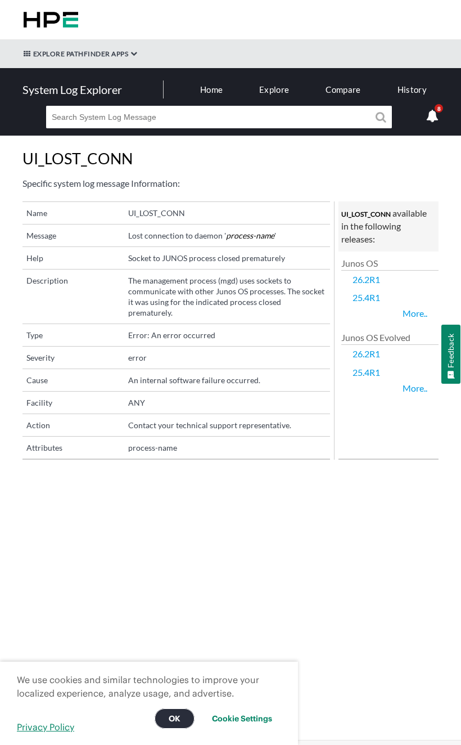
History (412, 89)
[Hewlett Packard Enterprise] (48, 19)
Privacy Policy (45, 727)
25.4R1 (366, 297)
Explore (274, 89)
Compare (343, 89)
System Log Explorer (72, 89)
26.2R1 (366, 279)
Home (211, 89)
